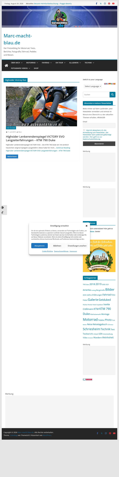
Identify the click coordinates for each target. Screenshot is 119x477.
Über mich (15, 63)
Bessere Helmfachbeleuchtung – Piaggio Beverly (53, 3)
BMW (84, 295)
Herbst (85, 304)
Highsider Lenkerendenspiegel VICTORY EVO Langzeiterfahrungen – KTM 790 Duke (35, 138)
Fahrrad (45, 63)
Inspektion (99, 304)
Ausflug (93, 290)
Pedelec (101, 320)
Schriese (110, 324)
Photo (108, 319)
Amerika (87, 290)
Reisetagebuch (100, 324)
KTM (96, 308)
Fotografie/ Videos (19, 68)
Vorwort (90, 338)
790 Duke (86, 284)
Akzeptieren (40, 246)
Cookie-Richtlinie (47, 251)
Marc (20, 132)
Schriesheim (91, 329)
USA (100, 333)
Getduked (105, 300)
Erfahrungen (97, 295)
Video (85, 337)
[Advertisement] (99, 167)
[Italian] (112, 84)
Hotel (94, 304)
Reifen (85, 324)
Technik (88, 63)
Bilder (109, 289)
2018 (92, 284)
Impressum (73, 251)
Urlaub (95, 334)
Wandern (97, 337)
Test (113, 329)
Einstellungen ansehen (77, 246)
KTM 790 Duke (11, 128)
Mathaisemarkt (95, 314)
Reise (89, 324)
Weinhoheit (108, 337)
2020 (103, 284)
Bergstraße (100, 290)
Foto (113, 295)
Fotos (85, 300)
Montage (105, 314)
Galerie (93, 299)
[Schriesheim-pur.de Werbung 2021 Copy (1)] (99, 241)
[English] (105, 84)
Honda (90, 304)
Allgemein (73, 63)
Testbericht (88, 334)
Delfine (89, 295)
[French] (107, 84)
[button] (86, 226)
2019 (99, 284)
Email (85, 122)
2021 (107, 284)
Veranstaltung (108, 334)
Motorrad (31, 63)
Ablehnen (57, 246)
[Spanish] (114, 84)
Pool (113, 320)
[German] (110, 84)
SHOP (36, 68)
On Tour (59, 63)
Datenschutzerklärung (61, 251)
